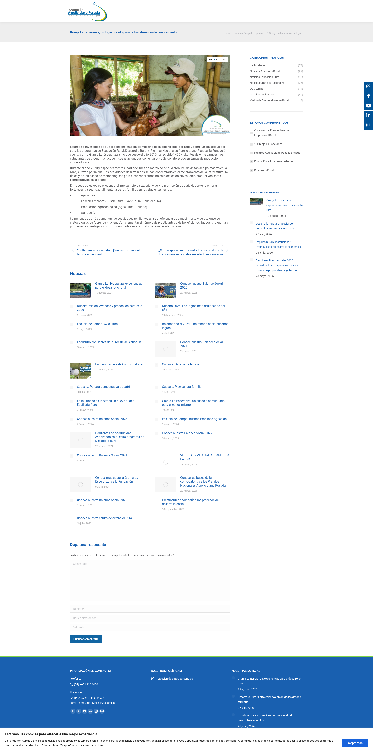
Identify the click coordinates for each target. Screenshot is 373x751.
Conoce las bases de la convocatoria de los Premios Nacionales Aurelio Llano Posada (203, 481)
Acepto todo (355, 743)
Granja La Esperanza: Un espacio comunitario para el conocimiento (193, 403)
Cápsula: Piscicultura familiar (182, 387)
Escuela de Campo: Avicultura (97, 324)
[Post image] (80, 290)
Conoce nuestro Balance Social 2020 (102, 500)
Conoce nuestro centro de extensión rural (105, 518)
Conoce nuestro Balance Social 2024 (201, 344)
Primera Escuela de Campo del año (119, 364)
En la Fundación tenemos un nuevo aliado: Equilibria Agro (106, 403)
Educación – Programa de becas (273, 161)
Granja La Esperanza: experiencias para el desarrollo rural (118, 285)
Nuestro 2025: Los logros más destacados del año (193, 308)
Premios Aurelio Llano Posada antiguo (277, 152)
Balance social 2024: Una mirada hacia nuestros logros (195, 326)
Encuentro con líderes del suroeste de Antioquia (109, 342)
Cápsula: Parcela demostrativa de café (103, 387)
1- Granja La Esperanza (268, 144)
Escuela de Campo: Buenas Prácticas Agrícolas (194, 419)
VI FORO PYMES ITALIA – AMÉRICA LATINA (204, 457)
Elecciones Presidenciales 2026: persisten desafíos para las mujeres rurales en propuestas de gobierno (277, 265)
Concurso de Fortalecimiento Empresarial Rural (271, 133)
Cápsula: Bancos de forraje (180, 364)
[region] (186, 739)
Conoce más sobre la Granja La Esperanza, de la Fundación (116, 479)
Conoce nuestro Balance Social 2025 (201, 285)
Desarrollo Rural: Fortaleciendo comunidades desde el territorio (275, 226)
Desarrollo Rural (264, 170)
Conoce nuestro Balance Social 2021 (102, 455)
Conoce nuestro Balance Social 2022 (187, 433)
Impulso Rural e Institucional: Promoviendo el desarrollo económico (278, 244)
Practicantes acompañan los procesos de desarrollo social (190, 502)
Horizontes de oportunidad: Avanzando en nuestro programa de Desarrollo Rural (119, 437)
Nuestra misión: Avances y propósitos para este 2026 (109, 308)
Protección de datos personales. (174, 678)
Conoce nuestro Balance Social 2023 (102, 419)
